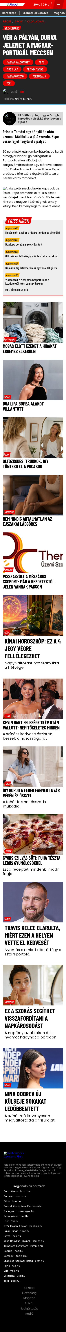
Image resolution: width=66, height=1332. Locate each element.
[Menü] (58, 4)
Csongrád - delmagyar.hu (19, 1211)
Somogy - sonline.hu (15, 1256)
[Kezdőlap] (12, 4)
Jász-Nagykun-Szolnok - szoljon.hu (24, 1241)
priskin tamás (35, 69)
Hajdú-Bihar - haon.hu (17, 1231)
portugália (39, 76)
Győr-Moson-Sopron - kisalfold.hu (23, 1226)
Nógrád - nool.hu (13, 1251)
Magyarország (15, 76)
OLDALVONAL (36, 21)
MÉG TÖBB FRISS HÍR (16, 290)
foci (8, 83)
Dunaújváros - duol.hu (16, 1216)
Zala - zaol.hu (11, 1280)
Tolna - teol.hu (12, 1265)
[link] (10, 339)
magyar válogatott (18, 62)
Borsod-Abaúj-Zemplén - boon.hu (23, 1206)
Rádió (29, 1313)
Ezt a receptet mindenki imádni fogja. (31, 871)
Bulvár (29, 1303)
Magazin (29, 1298)
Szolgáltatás (29, 1308)
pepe (41, 62)
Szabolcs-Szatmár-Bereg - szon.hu (24, 1260)
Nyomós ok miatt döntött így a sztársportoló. (33, 952)
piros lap (12, 69)
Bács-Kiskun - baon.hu (17, 1191)
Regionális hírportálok (29, 1186)
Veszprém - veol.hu (14, 1275)
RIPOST (7, 21)
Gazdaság (29, 1293)
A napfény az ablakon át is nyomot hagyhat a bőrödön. (31, 1035)
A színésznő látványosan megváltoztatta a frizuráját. (30, 1118)
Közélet (29, 1288)
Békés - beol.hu (12, 1201)
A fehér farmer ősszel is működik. (24, 804)
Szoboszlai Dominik (35, 13)
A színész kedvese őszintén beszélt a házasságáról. (27, 736)
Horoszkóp (9, 13)
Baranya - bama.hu (15, 1196)
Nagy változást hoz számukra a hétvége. (32, 665)
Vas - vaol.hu (11, 1270)
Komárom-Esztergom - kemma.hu (23, 1246)
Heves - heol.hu (12, 1236)
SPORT (19, 21)
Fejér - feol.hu (11, 1221)
